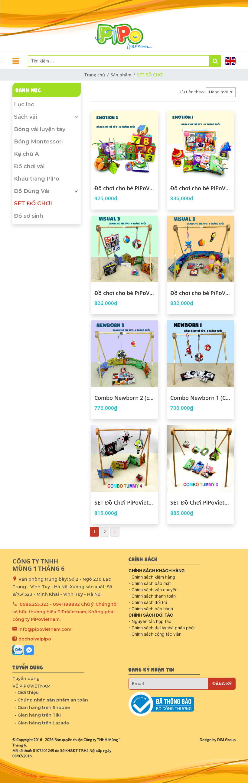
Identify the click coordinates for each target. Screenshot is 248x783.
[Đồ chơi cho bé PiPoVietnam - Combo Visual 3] (124, 249)
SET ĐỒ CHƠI (33, 203)
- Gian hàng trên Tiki (38, 715)
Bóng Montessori (38, 141)
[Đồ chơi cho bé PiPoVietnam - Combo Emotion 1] (200, 144)
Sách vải (25, 117)
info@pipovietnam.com (44, 629)
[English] (230, 61)
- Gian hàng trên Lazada (42, 723)
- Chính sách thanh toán (152, 595)
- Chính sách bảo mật (150, 583)
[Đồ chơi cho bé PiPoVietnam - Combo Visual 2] (200, 249)
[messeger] (29, 650)
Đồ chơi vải (29, 166)
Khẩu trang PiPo (36, 178)
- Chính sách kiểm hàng (152, 576)
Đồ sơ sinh (28, 216)
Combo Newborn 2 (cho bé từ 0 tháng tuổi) (124, 398)
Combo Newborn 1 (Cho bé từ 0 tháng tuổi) (200, 398)
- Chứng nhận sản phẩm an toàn (51, 700)
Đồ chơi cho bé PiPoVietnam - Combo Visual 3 (124, 293)
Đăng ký (221, 683)
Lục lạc (24, 104)
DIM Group (226, 739)
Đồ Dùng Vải (31, 191)
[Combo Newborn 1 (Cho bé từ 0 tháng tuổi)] (200, 353)
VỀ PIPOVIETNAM (31, 686)
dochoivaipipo (34, 639)
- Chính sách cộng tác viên (155, 634)
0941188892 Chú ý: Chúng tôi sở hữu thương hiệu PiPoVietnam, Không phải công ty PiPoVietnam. (65, 612)
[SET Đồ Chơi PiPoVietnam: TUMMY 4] (124, 458)
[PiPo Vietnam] (124, 26)
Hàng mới (219, 91)
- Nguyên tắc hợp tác (150, 621)
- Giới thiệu (27, 692)
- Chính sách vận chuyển (153, 589)
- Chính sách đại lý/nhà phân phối (161, 627)
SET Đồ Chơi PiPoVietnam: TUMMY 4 (124, 502)
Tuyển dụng (26, 678)
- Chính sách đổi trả (148, 602)
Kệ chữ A (26, 154)
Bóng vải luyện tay (39, 129)
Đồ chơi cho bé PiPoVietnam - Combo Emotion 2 (124, 188)
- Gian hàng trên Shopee (42, 707)
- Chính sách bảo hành (151, 608)
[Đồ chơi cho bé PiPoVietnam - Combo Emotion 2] (124, 144)
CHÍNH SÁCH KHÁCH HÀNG (157, 570)
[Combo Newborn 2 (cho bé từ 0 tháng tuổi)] (124, 353)
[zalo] (17, 650)
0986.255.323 (34, 604)
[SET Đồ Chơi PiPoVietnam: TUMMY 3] (200, 458)
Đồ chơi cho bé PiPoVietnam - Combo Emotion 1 (200, 188)
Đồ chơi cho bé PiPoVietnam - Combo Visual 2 (200, 293)
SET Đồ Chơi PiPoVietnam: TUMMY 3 (200, 502)
